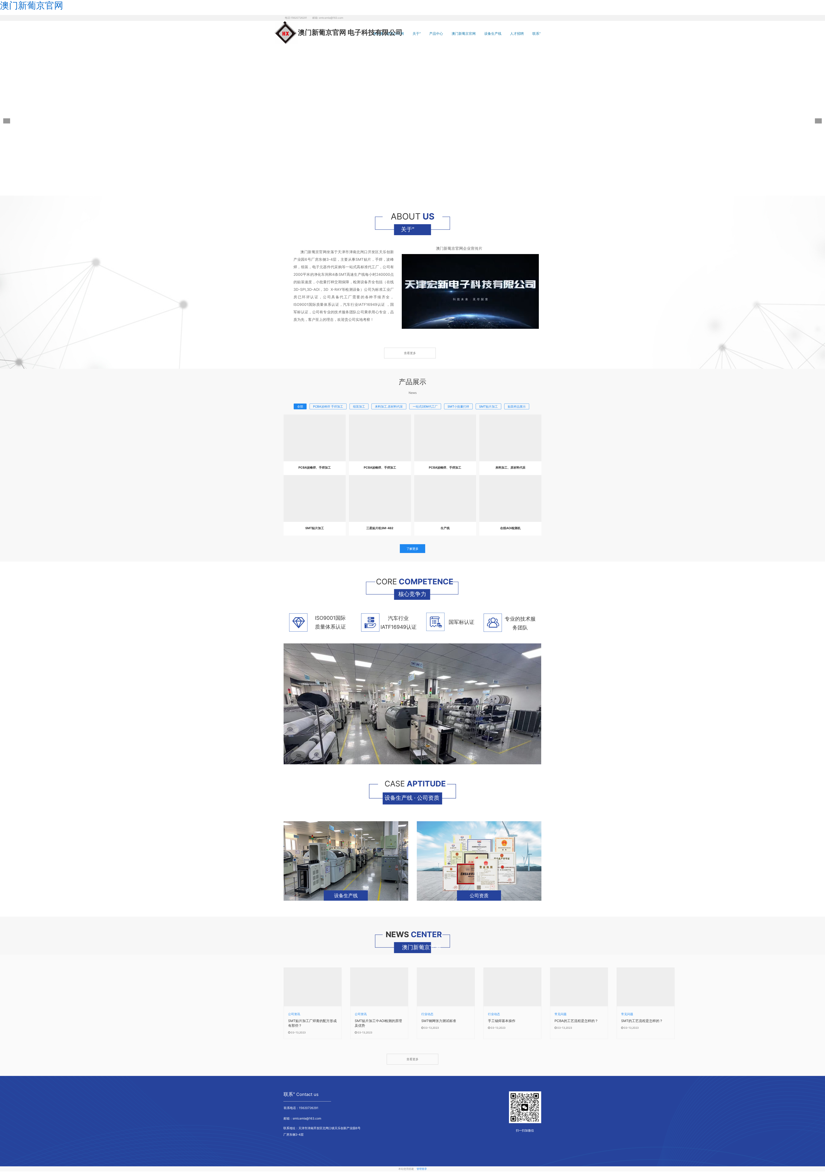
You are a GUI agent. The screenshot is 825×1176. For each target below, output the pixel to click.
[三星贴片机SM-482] (380, 498)
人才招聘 (517, 33)
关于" (416, 33)
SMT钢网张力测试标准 (438, 1020)
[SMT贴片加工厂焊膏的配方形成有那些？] (312, 987)
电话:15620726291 (296, 17)
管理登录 (422, 1168)
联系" (536, 33)
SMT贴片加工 (314, 528)
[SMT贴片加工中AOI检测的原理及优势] (379, 987)
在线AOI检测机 (510, 528)
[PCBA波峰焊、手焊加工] (315, 437)
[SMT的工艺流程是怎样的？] (645, 987)
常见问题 (561, 1014)
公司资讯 (294, 1014)
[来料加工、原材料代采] (510, 437)
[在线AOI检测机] (510, 498)
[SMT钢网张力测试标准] (446, 987)
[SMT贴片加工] (315, 498)
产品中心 (436, 33)
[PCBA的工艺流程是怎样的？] (579, 987)
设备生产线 (492, 33)
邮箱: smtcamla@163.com (327, 17)
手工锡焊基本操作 (501, 1020)
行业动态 (427, 1014)
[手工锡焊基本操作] (512, 987)
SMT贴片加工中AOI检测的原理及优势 (378, 1022)
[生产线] (445, 498)
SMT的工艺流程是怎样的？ (642, 1020)
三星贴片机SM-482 (379, 528)
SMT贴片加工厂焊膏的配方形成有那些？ (312, 1022)
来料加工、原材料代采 (510, 467)
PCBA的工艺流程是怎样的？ (576, 1020)
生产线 (445, 528)
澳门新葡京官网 (464, 33)
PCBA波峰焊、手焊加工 (314, 467)
